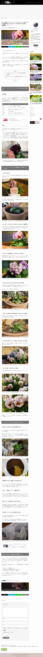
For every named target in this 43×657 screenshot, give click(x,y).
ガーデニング (4, 25)
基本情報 (8, 74)
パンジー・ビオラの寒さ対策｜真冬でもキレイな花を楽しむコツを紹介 (18, 545)
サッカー (32, 112)
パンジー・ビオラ (13, 580)
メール (4, 621)
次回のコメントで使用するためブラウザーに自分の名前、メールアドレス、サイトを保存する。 (15, 628)
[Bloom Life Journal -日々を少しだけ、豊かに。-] (8, 2)
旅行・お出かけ (21, 654)
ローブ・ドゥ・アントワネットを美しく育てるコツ (13, 79)
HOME (14, 654)
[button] (4, 46)
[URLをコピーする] (25, 46)
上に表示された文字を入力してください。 (8, 632)
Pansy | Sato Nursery (12, 118)
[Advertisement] (21, 11)
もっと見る (15, 80)
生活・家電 (32, 115)
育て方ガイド (17, 580)
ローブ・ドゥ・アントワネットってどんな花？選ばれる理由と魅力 (16, 72)
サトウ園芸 (9, 580)
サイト (3, 624)
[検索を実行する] (41, 119)
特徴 (7, 75)
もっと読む (35, 45)
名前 (4, 618)
